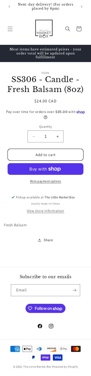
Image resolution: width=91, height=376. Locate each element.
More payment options (45, 181)
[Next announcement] (81, 6)
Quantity (45, 126)
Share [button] (48, 240)
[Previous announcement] (9, 6)
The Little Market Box (37, 366)
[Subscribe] (74, 290)
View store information (45, 211)
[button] (10, 28)
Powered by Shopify (65, 366)
